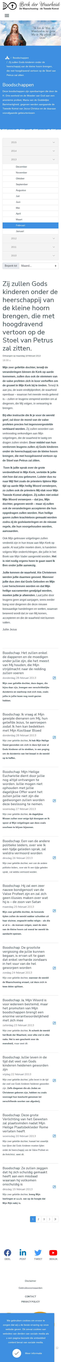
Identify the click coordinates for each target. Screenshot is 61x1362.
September (22, 184)
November (21, 172)
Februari (20, 225)
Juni (18, 202)
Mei (18, 208)
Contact (30, 1296)
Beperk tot (11, 265)
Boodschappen (21, 57)
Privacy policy (30, 1301)
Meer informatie (33, 1353)
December (21, 166)
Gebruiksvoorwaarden (30, 1288)
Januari (20, 231)
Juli (17, 196)
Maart (19, 219)
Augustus (21, 190)
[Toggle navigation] (7, 15)
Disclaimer (30, 1281)
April (18, 213)
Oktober (20, 178)
